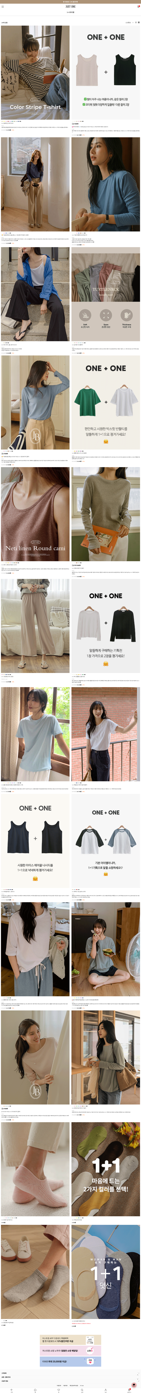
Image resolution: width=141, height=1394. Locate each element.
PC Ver (82, 1385)
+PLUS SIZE (68, 11)
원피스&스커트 (51, 11)
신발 (76, 11)
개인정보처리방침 (74, 1385)
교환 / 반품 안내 (6, 1377)
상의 (31, 11)
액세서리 (82, 11)
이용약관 (65, 1385)
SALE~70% (90, 11)
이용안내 (59, 1385)
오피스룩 (59, 11)
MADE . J (25, 11)
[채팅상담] (134, 1385)
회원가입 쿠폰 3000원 (70, 2)
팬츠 (36, 11)
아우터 (42, 11)
